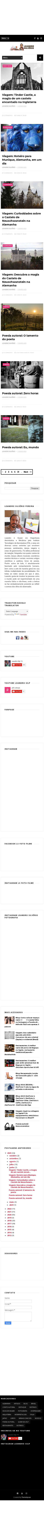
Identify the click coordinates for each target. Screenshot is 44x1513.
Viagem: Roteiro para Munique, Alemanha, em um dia (21, 159)
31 (18, 472)
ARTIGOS (17, 1404)
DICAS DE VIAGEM (9, 1411)
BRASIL (33, 1404)
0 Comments (7, 115)
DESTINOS (7, 66)
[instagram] (41, 38)
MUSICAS (38, 1418)
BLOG (26, 1404)
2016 (9, 1226)
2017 (9, 1223)
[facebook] (34, 38)
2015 (9, 1229)
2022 (9, 1209)
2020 (9, 1215)
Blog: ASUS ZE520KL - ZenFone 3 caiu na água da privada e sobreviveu (27, 1087)
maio (11, 1202)
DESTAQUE (22, 1407)
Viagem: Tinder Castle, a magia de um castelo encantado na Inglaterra (19, 98)
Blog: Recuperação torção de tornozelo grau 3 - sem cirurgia (27, 1075)
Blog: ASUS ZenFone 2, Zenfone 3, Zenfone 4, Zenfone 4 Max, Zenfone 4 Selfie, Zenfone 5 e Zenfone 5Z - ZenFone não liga (21, 1100)
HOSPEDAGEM (35, 1411)
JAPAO (5, 1418)
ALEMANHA (7, 127)
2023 (9, 1153)
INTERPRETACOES (21, 1415)
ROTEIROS (20, 1425)
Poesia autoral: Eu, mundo (20, 447)
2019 (9, 1217)
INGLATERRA (7, 1415)
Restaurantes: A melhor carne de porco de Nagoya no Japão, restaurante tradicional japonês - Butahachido (21, 1049)
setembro (14, 1158)
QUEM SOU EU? (23, 1422)
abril (11, 1205)
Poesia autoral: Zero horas (20, 393)
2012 (9, 1235)
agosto (12, 1161)
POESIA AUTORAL (9, 1422)
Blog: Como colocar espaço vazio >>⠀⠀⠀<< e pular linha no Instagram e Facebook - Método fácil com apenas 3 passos (22, 1022)
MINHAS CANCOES (25, 1418)
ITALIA (32, 1415)
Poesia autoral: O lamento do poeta (22, 1191)
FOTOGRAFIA (22, 1411)
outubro (13, 1155)
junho (12, 1167)
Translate (23, 614)
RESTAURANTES (8, 1425)
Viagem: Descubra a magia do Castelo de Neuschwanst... (22, 1186)
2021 (9, 1212)
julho (11, 1164)
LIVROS (6, 307)
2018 (9, 1220)
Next (26, 472)
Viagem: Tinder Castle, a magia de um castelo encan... (23, 1171)
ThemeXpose (26, 1497)
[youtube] (38, 38)
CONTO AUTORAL (9, 1407)
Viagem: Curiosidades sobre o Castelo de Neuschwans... (22, 1181)
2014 (9, 1232)
